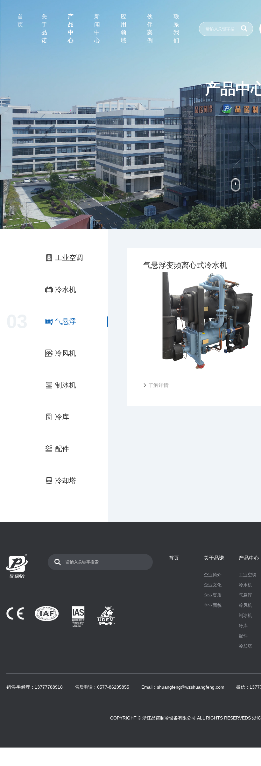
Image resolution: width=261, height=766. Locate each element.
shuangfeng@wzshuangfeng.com (190, 687)
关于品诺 (44, 28)
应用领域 (123, 28)
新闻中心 (97, 28)
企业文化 (213, 584)
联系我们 (176, 28)
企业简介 (213, 574)
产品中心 (71, 28)
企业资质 (213, 595)
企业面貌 (213, 605)
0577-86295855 (113, 687)
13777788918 (49, 687)
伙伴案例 (150, 28)
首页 (20, 20)
